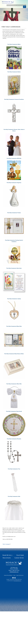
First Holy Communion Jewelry (14, 298)
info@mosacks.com (14, 571)
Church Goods (20, 555)
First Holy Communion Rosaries (14, 438)
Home (14, 575)
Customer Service (19, 557)
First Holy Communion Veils (14, 496)
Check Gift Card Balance (8, 575)
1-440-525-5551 (15, 570)
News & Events (7, 557)
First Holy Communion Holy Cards (14, 268)
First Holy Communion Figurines (14, 182)
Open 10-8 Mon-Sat (19, 575)
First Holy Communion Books (14, 71)
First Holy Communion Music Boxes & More (14, 353)
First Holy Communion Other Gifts (14, 383)
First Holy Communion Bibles (14, 44)
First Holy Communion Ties (14, 468)
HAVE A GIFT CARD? (20, 5)
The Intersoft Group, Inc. (17, 580)
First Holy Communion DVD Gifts (14, 158)
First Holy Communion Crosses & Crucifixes (14, 99)
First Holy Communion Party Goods (14, 411)
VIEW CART (14, 5)
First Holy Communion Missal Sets (14, 326)
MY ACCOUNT (9, 5)
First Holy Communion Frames (14, 212)
